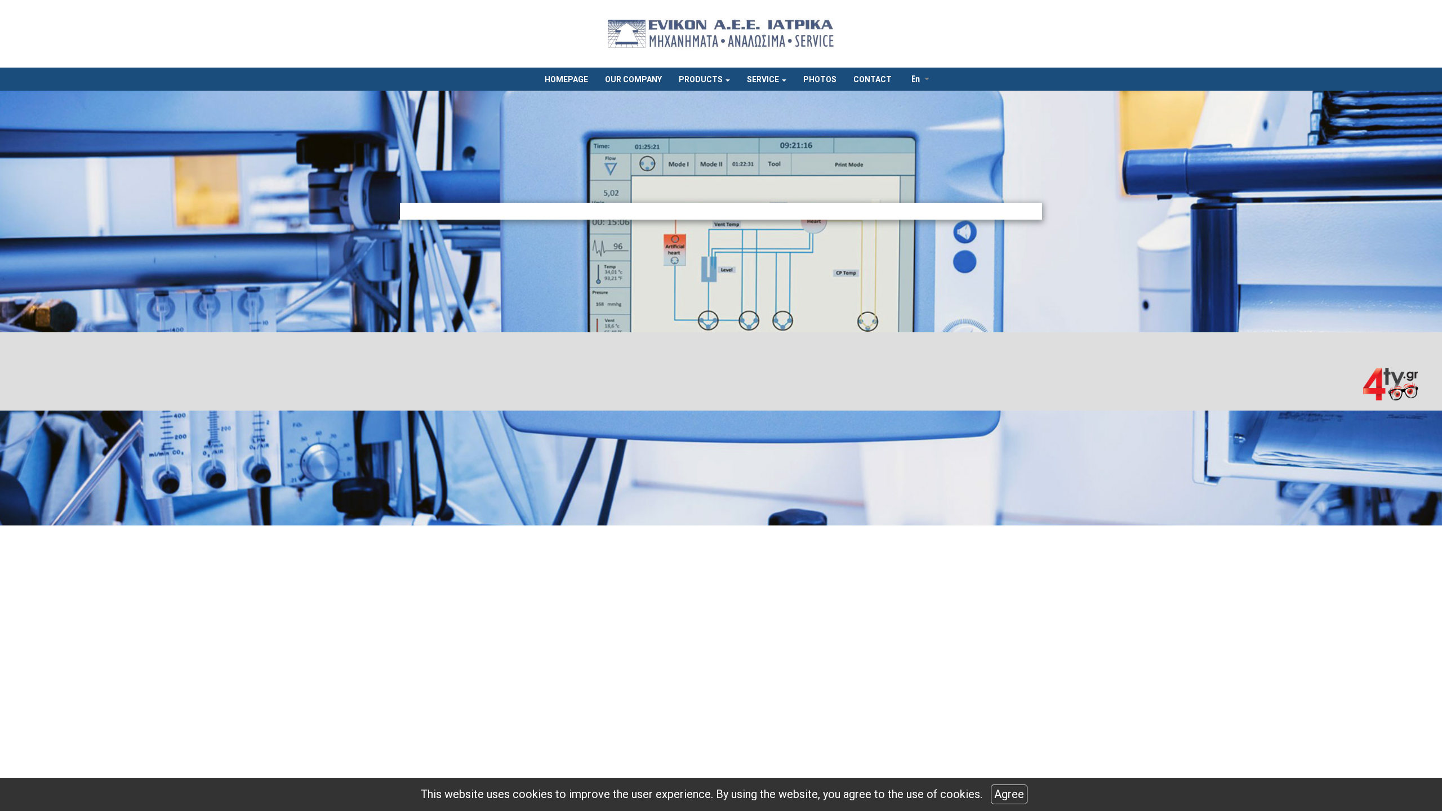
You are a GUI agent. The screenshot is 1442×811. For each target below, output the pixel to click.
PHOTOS (819, 79)
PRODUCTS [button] (701, 79)
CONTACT (872, 79)
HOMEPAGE (566, 79)
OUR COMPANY (633, 79)
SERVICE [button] (764, 79)
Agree (1009, 794)
